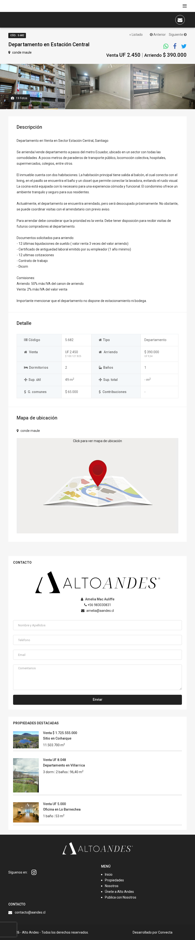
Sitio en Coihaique (57, 738)
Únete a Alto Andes (119, 892)
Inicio (108, 874)
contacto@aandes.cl (30, 912)
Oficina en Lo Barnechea (62, 809)
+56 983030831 (99, 605)
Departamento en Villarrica (64, 765)
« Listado (136, 34)
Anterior (159, 34)
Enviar (97, 699)
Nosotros (111, 886)
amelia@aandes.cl (100, 611)
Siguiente (176, 34)
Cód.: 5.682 (17, 35)
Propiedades (114, 880)
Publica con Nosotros (120, 897)
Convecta (165, 932)
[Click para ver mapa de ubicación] (98, 485)
